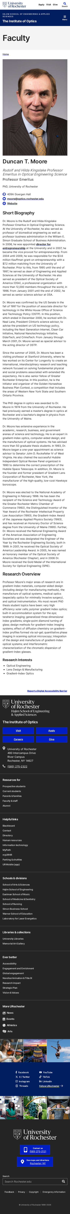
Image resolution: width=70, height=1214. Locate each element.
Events (10, 1019)
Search (6, 1176)
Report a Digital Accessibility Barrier (47, 690)
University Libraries (13, 938)
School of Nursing (12, 903)
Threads (23, 1085)
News (10, 1012)
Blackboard (9, 825)
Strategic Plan (10, 987)
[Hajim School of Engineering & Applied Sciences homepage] (26, 708)
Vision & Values (11, 992)
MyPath (7, 849)
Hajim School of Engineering (18, 889)
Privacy (21, 1191)
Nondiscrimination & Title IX (17, 978)
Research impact (12, 982)
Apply (41, 4)
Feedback (9, 1191)
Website (12, 203)
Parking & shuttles (12, 859)
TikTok (46, 1076)
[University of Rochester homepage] (14, 4)
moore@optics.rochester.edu (25, 199)
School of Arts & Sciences (16, 884)
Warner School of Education (18, 913)
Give (55, 4)
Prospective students (14, 786)
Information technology (15, 845)
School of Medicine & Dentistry (19, 899)
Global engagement (13, 973)
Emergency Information (54, 1191)
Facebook (23, 1072)
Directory (8, 835)
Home (6, 54)
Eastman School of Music (16, 894)
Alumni (6, 805)
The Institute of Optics (19, 21)
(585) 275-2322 (17, 766)
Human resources (12, 840)
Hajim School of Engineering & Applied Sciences (26, 15)
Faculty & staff (10, 800)
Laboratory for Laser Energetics (19, 918)
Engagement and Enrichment (18, 968)
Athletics (12, 1025)
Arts (9, 1031)
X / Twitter (24, 1076)
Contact (7, 830)
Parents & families (12, 795)
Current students (12, 791)
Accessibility (9, 963)
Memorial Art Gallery (14, 943)
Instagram (24, 1081)
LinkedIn (47, 1081)
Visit (48, 4)
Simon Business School (15, 908)
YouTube (47, 1072)
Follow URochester (49, 1085)
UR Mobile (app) (11, 864)
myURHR (7, 854)
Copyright (34, 1191)
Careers (18, 739)
